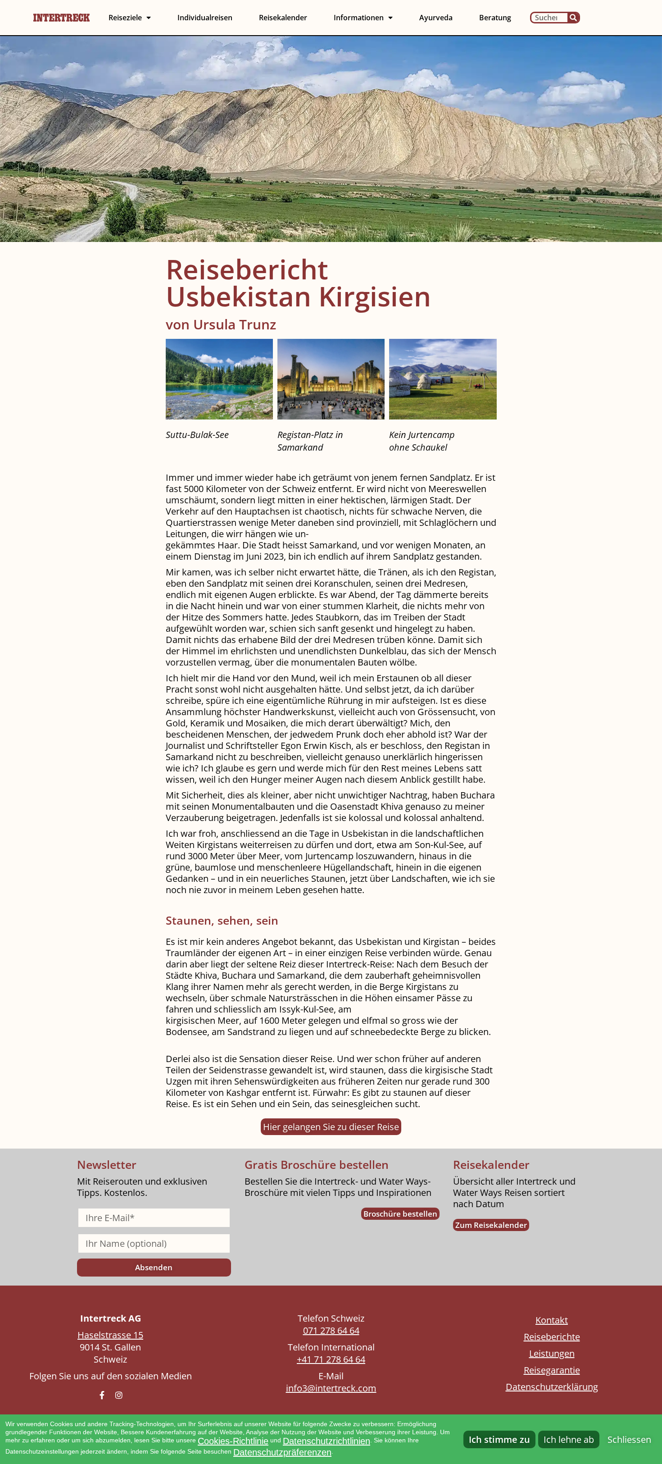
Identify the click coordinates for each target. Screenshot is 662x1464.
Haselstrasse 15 (110, 1335)
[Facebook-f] (102, 1395)
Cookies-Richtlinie (233, 1441)
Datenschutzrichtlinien (326, 1441)
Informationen (359, 18)
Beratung (495, 18)
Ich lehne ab (569, 1439)
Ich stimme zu (499, 1439)
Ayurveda (436, 18)
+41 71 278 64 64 (331, 1359)
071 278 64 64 (331, 1330)
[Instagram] (119, 1395)
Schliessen (629, 1439)
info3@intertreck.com (331, 1388)
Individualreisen (204, 18)
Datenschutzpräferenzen (282, 1452)
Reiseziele (125, 18)
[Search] (573, 17)
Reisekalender (283, 18)
